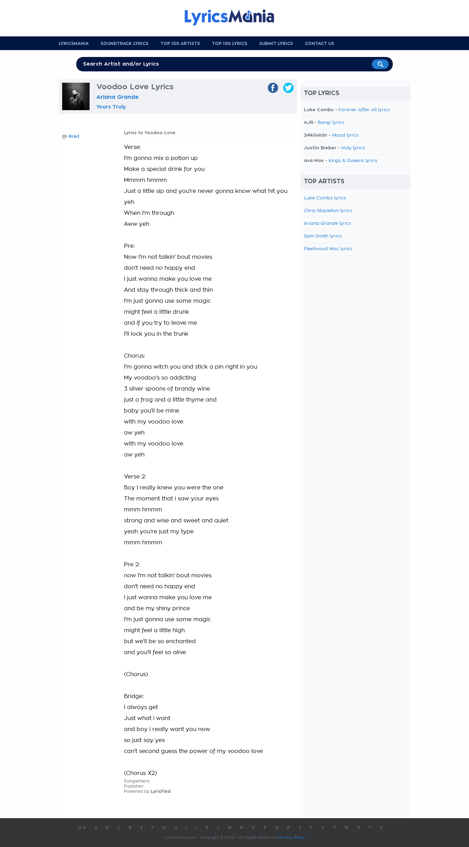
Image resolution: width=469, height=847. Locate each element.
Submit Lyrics (276, 44)
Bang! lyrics (331, 122)
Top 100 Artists (180, 44)
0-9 (82, 827)
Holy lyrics (353, 148)
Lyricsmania (74, 44)
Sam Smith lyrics (323, 236)
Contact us (319, 44)
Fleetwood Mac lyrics (328, 249)
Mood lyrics (345, 135)
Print (74, 137)
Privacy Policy (291, 837)
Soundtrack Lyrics (124, 44)
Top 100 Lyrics (229, 44)
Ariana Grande (117, 97)
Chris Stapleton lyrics (328, 211)
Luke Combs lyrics (325, 198)
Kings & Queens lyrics (353, 161)
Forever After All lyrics (364, 110)
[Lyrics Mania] (234, 17)
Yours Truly (111, 106)
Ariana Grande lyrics (327, 223)
